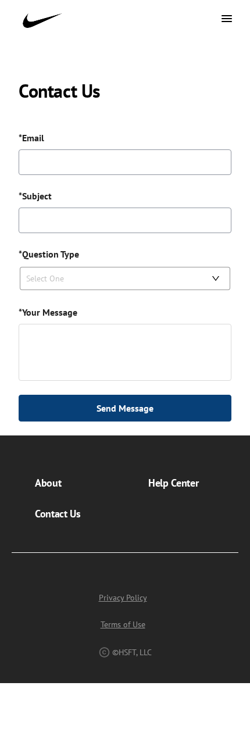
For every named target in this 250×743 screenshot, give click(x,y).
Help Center (173, 483)
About (48, 483)
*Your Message (48, 312)
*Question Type (49, 254)
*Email (31, 138)
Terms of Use (123, 624)
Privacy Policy (123, 597)
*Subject (35, 196)
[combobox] (119, 278)
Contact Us (58, 513)
